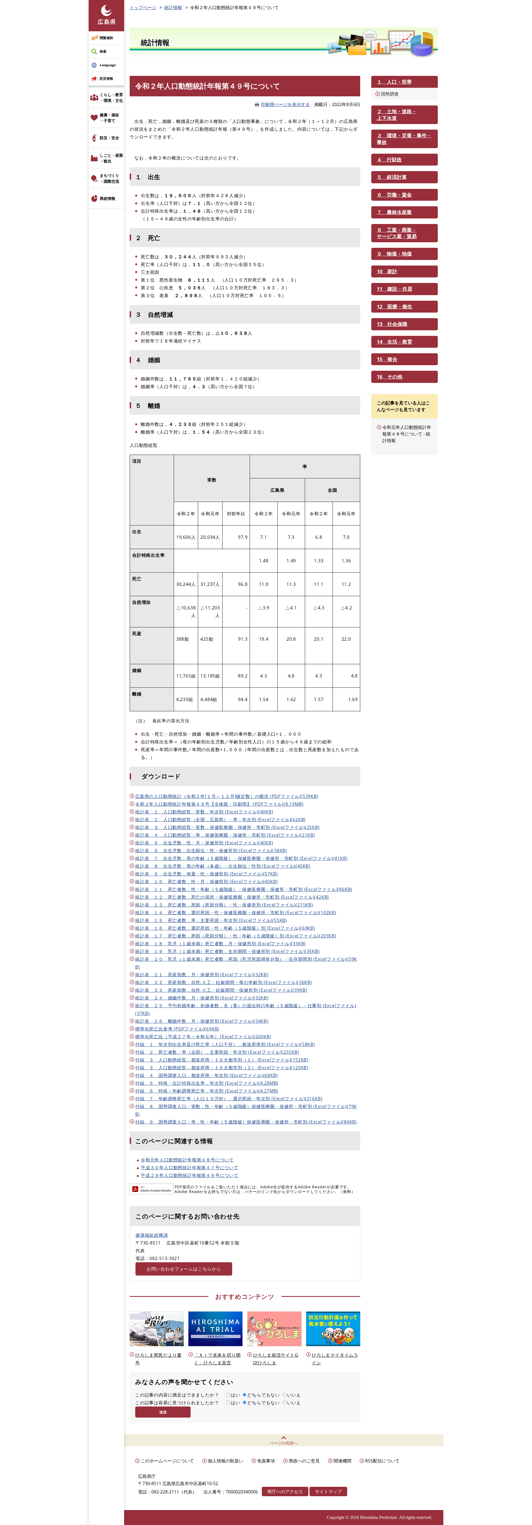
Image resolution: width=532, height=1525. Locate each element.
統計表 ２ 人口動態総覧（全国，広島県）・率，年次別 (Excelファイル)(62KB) (220, 819)
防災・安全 (109, 137)
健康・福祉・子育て (109, 117)
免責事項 (266, 1461)
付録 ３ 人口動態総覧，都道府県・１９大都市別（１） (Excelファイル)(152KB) (221, 1060)
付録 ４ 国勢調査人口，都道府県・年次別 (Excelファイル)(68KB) (206, 1075)
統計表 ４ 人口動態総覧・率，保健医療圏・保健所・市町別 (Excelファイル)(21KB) (225, 835)
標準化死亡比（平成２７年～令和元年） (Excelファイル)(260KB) (203, 1037)
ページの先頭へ (283, 1443)
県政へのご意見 (304, 1461)
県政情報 (107, 198)
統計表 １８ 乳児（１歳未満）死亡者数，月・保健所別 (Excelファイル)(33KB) (220, 944)
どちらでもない (263, 1395)
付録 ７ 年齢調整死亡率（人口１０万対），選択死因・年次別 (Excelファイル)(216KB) (228, 1099)
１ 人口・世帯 (394, 81)
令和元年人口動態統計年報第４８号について (187, 1160)
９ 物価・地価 (394, 253)
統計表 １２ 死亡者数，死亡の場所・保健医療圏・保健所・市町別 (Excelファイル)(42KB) (232, 897)
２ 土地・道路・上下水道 (397, 114)
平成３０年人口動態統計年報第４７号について (190, 1168)
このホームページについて (167, 1461)
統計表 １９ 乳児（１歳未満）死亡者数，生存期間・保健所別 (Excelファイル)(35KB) (227, 951)
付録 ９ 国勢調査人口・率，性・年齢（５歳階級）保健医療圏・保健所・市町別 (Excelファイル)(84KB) (246, 1122)
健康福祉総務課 (151, 1235)
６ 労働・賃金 (394, 194)
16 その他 (389, 376)
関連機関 (342, 1461)
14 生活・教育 (394, 341)
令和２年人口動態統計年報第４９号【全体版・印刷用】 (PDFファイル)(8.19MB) (219, 804)
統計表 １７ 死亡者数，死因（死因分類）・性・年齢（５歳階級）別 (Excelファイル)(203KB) (235, 936)
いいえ (294, 1395)
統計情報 (173, 7)
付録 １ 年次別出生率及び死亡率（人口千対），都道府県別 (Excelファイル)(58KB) (225, 1044)
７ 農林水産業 (394, 212)
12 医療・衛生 (394, 306)
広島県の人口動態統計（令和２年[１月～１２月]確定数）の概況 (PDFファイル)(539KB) (226, 796)
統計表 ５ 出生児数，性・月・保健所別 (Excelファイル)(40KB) (204, 843)
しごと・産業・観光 (111, 158)
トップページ (143, 7)
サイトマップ (328, 1491)
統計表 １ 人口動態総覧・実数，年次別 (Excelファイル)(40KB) (204, 812)
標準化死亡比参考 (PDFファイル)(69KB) (177, 1029)
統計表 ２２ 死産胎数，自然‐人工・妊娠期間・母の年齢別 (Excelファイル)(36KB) (223, 982)
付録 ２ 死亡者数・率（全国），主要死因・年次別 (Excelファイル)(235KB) (217, 1052)
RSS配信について (382, 1461)
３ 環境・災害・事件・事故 (404, 138)
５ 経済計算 (392, 177)
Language (108, 65)
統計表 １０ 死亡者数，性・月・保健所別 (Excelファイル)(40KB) (206, 882)
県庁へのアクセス (285, 1491)
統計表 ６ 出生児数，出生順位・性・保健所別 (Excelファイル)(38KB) (211, 850)
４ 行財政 (389, 159)
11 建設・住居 (394, 288)
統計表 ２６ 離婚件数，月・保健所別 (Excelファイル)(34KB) (201, 1021)
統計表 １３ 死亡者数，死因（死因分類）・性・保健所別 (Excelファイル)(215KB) (224, 905)
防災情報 (106, 78)
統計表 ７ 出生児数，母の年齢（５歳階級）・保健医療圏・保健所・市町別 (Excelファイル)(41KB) (241, 858)
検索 (103, 51)
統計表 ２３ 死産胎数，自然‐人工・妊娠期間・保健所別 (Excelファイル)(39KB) (221, 990)
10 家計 (387, 271)
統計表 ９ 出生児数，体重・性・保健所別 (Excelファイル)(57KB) (206, 874)
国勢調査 (390, 94)
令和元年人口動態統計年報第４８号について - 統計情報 (406, 434)
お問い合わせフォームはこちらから (184, 1269)
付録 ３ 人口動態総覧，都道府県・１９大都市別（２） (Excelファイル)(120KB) (221, 1068)
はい (235, 1395)
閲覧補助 (106, 37)
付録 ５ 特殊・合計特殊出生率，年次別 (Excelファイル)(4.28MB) (206, 1083)
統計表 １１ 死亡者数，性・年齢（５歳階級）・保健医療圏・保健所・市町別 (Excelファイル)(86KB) (243, 889)
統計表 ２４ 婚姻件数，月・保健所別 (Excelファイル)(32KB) (201, 998)
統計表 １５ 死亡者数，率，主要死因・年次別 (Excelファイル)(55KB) (211, 920)
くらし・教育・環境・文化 (111, 97)
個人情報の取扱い (225, 1461)
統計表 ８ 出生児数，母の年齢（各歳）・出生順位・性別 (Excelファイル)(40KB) (222, 866)
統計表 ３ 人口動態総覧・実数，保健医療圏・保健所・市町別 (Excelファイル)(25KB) (227, 827)
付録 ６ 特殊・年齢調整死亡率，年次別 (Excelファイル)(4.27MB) (206, 1091)
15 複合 (387, 359)
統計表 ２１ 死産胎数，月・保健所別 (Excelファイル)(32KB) (201, 975)
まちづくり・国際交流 (109, 178)
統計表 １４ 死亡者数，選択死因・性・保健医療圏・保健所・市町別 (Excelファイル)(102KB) (235, 913)
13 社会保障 (392, 324)
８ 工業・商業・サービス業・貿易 (397, 232)
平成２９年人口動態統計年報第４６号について (190, 1175)
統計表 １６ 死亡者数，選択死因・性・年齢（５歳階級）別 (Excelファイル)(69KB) (225, 928)
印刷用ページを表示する (285, 104)
